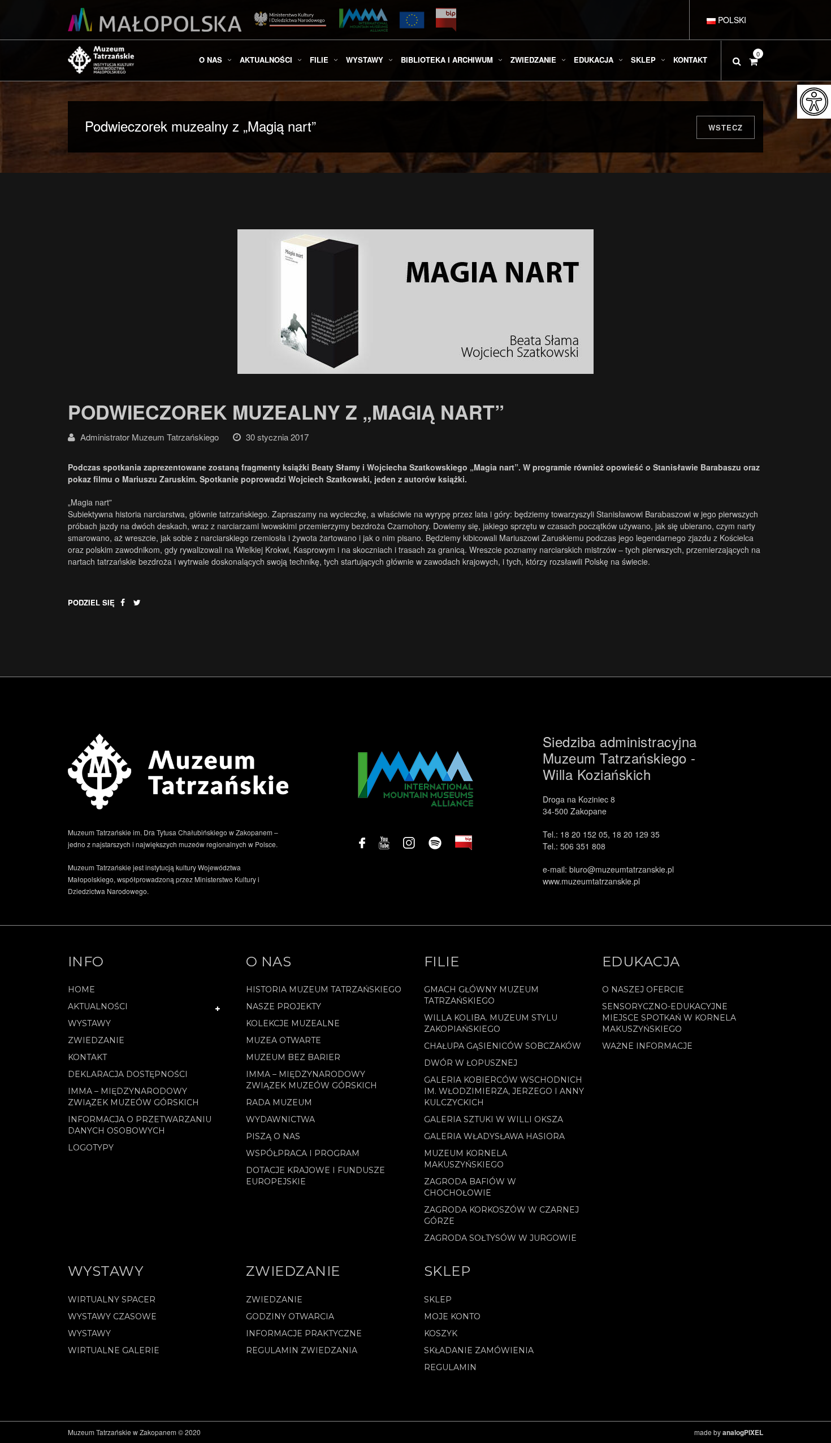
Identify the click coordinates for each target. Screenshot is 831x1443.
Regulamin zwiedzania (301, 1350)
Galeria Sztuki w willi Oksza (493, 1119)
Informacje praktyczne (304, 1333)
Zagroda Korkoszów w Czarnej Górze (501, 1215)
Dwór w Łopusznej (470, 1063)
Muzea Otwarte (283, 1040)
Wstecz (725, 127)
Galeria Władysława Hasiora (494, 1136)
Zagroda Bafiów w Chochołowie (470, 1187)
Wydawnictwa (280, 1119)
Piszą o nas (273, 1136)
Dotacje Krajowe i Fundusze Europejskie (315, 1176)
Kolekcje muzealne (293, 1023)
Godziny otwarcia (290, 1316)
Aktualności (98, 1006)
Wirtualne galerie (113, 1350)
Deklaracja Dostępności (128, 1074)
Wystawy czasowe (112, 1316)
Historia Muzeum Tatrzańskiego (323, 989)
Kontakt (87, 1057)
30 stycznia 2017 (277, 437)
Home (81, 989)
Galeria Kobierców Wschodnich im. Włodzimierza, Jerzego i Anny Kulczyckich (504, 1091)
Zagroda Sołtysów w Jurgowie (500, 1238)
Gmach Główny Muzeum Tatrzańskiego (481, 995)
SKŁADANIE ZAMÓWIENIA (479, 1350)
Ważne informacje (647, 1046)
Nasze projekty (283, 1006)
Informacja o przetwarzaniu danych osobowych (139, 1125)
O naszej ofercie (643, 989)
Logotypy (91, 1148)
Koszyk (440, 1333)
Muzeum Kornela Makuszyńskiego (465, 1159)
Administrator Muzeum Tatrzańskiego (149, 437)
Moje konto (452, 1316)
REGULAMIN (450, 1367)
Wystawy (89, 1023)
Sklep (438, 1299)
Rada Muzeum (279, 1102)
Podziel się (91, 602)
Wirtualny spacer (111, 1299)
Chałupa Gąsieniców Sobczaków (502, 1046)
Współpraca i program (303, 1153)
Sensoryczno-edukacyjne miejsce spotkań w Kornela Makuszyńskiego (669, 1017)
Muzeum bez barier (293, 1057)
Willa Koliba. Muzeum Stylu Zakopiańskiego (490, 1023)
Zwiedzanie (96, 1040)
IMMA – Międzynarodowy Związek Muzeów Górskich (133, 1097)
